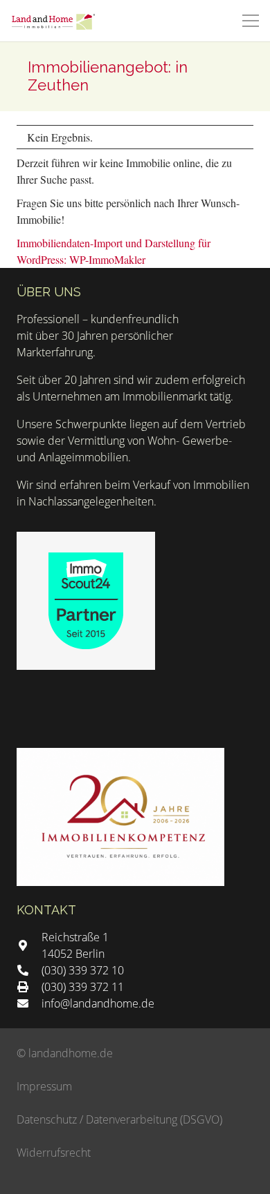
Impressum (44, 1086)
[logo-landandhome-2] (53, 20)
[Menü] (250, 20)
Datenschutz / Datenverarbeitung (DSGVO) (119, 1119)
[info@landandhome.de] (29, 1003)
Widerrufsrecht (54, 1152)
